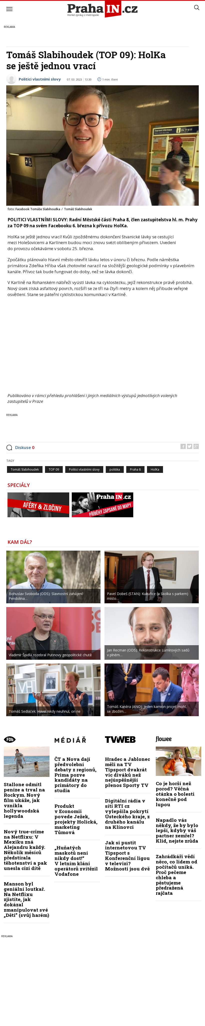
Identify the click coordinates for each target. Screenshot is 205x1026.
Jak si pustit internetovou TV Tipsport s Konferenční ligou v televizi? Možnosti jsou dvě (127, 855)
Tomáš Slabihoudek (25, 469)
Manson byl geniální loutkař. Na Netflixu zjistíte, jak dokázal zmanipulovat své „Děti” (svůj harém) (26, 899)
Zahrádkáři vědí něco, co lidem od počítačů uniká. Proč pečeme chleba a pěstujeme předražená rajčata (176, 874)
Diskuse (24, 447)
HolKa (155, 469)
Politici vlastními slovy (40, 79)
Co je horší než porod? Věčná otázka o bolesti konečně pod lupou (175, 794)
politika (115, 469)
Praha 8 (135, 469)
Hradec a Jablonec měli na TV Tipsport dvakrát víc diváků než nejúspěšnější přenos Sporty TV (127, 772)
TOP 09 (54, 469)
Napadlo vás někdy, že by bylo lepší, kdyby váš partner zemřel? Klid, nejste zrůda (177, 830)
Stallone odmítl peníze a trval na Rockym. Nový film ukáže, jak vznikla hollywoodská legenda (24, 800)
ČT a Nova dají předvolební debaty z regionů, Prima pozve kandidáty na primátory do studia (75, 774)
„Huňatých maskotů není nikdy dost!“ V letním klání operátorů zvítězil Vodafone (76, 860)
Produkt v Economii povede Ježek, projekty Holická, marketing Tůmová (76, 819)
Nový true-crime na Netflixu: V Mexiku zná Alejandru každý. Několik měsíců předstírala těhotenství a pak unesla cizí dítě (25, 849)
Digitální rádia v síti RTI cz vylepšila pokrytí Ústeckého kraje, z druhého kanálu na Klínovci (127, 813)
